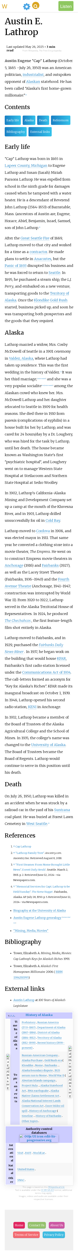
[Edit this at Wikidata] (39, 1140)
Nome (39, 1065)
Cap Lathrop (23, 846)
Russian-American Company (40, 1055)
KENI (32, 707)
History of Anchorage (42, 1110)
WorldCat (39, 1153)
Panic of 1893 (15, 265)
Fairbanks (50, 565)
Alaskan (33, 81)
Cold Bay (53, 520)
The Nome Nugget (42, 891)
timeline (27, 1116)
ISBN (59, 972)
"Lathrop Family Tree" (29, 853)
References (61, 120)
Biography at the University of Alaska (39, 910)
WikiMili (11, 6)
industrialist (33, 74)
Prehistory (29, 1022)
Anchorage (14, 565)
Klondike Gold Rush (50, 300)
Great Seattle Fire (34, 238)
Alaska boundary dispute (37, 1070)
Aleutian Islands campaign (38, 1080)
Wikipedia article (56, 1187)
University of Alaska (48, 745)
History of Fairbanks (48, 1116)
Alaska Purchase (32, 1060)
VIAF (20, 1153)
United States (25, 1169)
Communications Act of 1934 (46, 672)
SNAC (20, 1180)
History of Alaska (39, 1015)
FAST (28, 1153)
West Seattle (36, 824)
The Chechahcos (18, 620)
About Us (56, 1225)
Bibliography (16, 132)
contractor (38, 252)
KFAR (61, 658)
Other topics (30, 1121)
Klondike (27, 1065)
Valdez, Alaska (21, 358)
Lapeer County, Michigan (26, 165)
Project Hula (30, 1085)
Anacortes (42, 259)
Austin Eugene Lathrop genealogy (37, 917)
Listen (66, 6)
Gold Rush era (53, 1060)
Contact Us (36, 1225)
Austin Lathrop (23, 1000)
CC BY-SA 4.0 (47, 1190)
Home (19, 1225)
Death (43, 120)
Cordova (43, 531)
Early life (13, 120)
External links (40, 132)
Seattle (54, 272)
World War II (56, 1075)
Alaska (29, 120)
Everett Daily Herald (33, 869)
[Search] (35, 5)
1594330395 (20, 977)
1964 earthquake (38, 1090)
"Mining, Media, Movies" (30, 930)
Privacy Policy (53, 1234)
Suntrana (62, 810)
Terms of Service (26, 1234)
